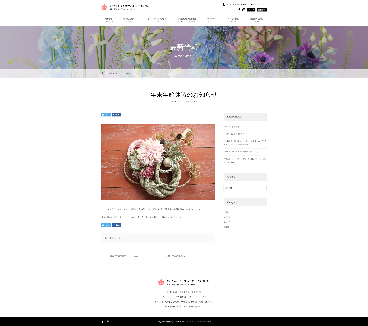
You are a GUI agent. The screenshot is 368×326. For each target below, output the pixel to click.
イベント (227, 217)
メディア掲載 (233, 19)
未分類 (226, 227)
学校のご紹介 (129, 19)
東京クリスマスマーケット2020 (124, 256)
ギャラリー (212, 19)
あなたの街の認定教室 (187, 19)
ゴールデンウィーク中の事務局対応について (241, 151)
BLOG (251, 10)
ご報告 (186, 101)
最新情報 (108, 19)
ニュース (193, 101)
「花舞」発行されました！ (176, 256)
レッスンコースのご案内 (156, 19)
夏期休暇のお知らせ (231, 126)
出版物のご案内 (256, 19)
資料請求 (261, 9)
